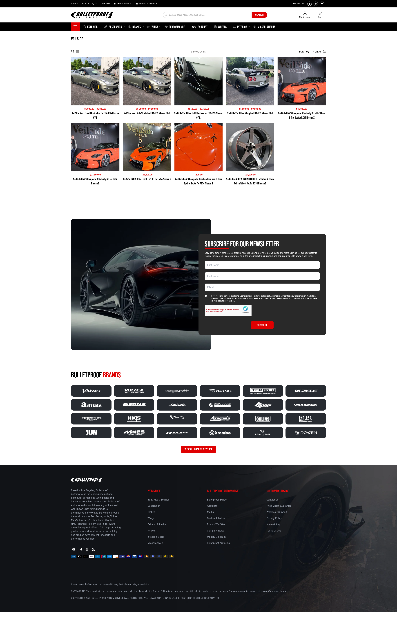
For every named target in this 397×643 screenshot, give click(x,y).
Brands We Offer (216, 524)
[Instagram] (316, 4)
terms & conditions (242, 296)
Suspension (153, 505)
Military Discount (216, 536)
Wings (150, 518)
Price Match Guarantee (278, 505)
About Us (212, 505)
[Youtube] (322, 4)
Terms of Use (273, 530)
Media (210, 511)
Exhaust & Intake (156, 524)
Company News (215, 530)
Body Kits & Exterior (158, 499)
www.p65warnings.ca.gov (273, 591)
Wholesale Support (276, 511)
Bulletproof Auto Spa (218, 542)
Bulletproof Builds (217, 499)
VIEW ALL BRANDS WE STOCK (198, 449)
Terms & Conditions (97, 584)
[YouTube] (74, 549)
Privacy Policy (274, 518)
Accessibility (273, 524)
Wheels (151, 530)
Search (259, 15)
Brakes (151, 511)
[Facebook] (309, 4)
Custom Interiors (216, 518)
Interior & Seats (155, 536)
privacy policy (300, 298)
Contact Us (272, 499)
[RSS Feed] (93, 549)
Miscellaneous (155, 542)
